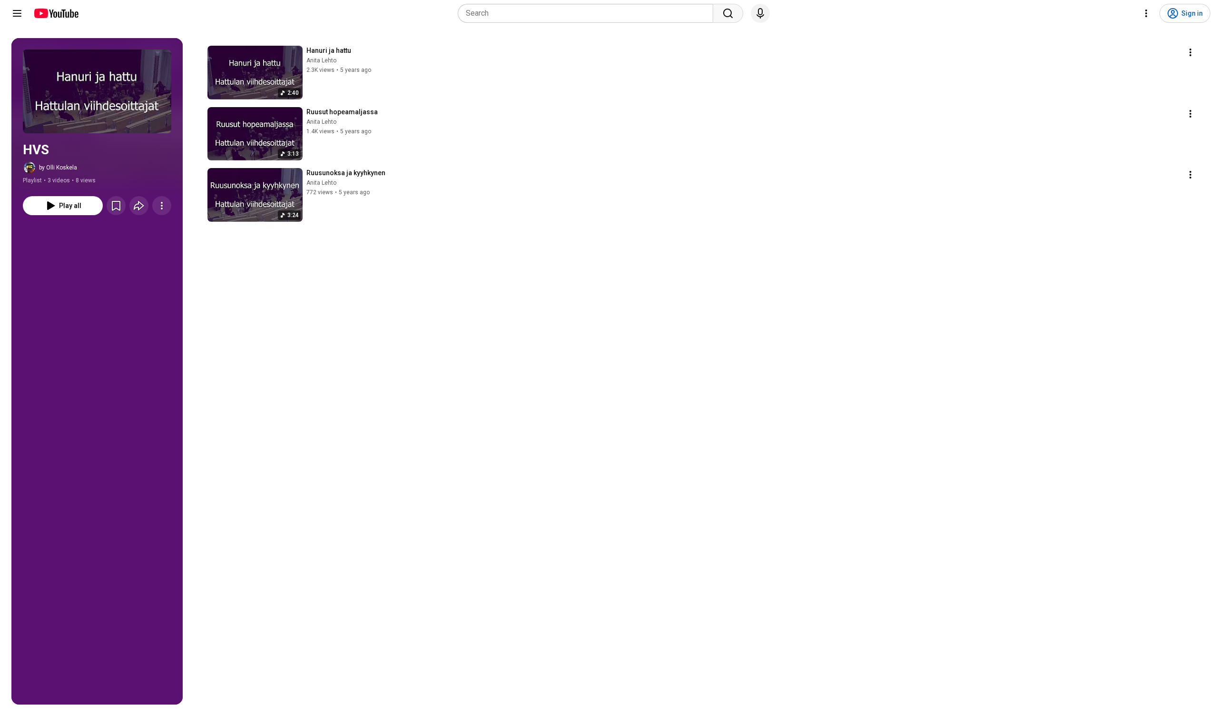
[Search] (728, 13)
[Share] (138, 205)
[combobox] (588, 13)
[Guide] (17, 13)
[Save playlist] (116, 205)
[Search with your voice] (760, 13)
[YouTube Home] (56, 13)
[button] (97, 91)
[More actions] (161, 205)
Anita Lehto (321, 60)
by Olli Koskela (58, 167)
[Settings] (1146, 13)
